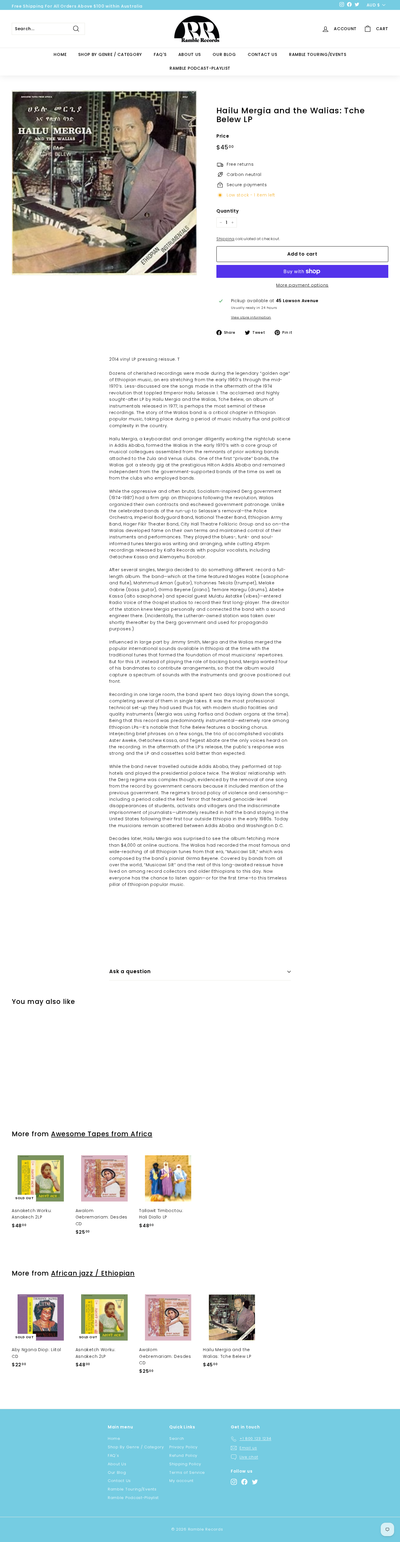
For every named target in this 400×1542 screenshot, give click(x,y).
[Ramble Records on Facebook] (244, 1482)
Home (60, 54)
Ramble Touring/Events (317, 54)
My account (181, 1480)
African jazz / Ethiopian (93, 1273)
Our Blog (224, 54)
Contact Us (262, 54)
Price (222, 136)
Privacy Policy (183, 1447)
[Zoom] (104, 182)
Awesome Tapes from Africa (101, 1134)
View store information (251, 317)
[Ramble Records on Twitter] (255, 1482)
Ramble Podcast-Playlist (200, 68)
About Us (189, 54)
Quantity (227, 211)
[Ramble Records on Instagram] (234, 1482)
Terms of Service (187, 1472)
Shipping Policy (185, 1464)
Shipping (225, 239)
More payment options (302, 285)
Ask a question (130, 971)
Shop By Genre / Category (110, 54)
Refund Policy (183, 1455)
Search (176, 1438)
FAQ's (160, 54)
